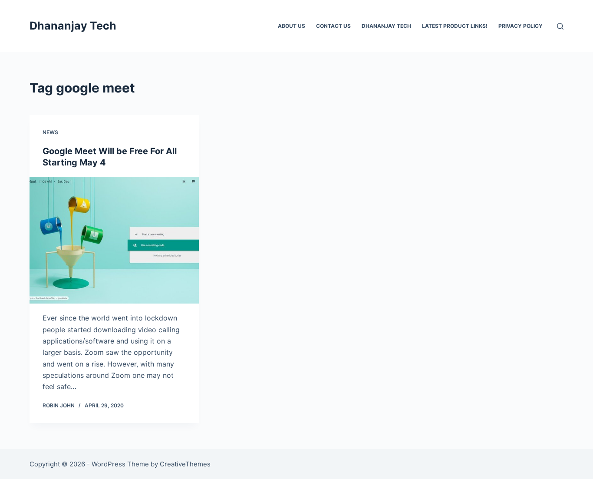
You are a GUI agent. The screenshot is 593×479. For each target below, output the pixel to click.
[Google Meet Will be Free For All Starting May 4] (114, 240)
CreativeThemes (185, 464)
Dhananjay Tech (73, 25)
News (50, 132)
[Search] (560, 26)
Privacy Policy (520, 26)
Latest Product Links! (455, 26)
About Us (291, 26)
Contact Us (333, 26)
